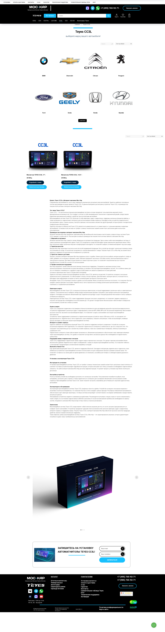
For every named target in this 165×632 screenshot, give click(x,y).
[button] (132, 8)
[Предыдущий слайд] (28, 477)
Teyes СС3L (86, 24)
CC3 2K (72, 21)
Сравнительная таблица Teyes (80, 2)
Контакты (31, 2)
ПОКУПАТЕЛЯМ (86, 577)
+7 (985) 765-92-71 (126, 580)
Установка (6, 2)
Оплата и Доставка (19, 2)
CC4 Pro (46, 21)
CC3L (60, 21)
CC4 (39, 21)
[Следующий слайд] (136, 477)
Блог (94, 2)
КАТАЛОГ (54, 577)
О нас (38, 2)
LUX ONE (54, 21)
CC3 (66, 21)
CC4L (34, 21)
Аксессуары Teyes (83, 21)
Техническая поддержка (60, 2)
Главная (77, 24)
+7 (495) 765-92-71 (110, 8)
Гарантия (46, 2)
